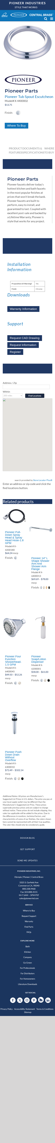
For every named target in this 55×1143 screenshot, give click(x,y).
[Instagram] (27, 1000)
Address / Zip (10, 382)
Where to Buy (29, 910)
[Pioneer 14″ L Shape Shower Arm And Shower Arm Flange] (40, 529)
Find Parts (28, 927)
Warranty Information (23, 309)
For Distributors (28, 973)
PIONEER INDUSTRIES (27, 3)
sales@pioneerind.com (29, 898)
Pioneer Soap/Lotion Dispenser (38, 659)
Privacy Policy (6, 1009)
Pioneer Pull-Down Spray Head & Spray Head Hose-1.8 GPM (14, 538)
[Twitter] (20, 1000)
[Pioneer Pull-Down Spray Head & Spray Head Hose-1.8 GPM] (14, 516)
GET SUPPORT (27, 849)
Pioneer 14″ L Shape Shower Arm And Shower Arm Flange (40, 564)
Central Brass (37, 877)
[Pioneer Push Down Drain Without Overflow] (14, 723)
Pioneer (26, 877)
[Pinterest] (34, 1000)
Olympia (18, 877)
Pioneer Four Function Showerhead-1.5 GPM (13, 660)
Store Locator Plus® (42, 480)
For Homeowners (27, 979)
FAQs (29, 932)
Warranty (29, 921)
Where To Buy (16, 125)
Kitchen (27, 952)
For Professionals (27, 968)
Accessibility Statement (24, 1009)
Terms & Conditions (44, 1009)
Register (15, 351)
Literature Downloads (27, 984)
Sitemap (27, 1012)
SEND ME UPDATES (27, 860)
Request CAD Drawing (25, 338)
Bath (28, 946)
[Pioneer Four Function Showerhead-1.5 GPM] (14, 627)
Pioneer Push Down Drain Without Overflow (13, 756)
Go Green (27, 962)
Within (6, 391)
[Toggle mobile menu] (51, 18)
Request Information (23, 345)
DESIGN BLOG (27, 838)
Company (27, 957)
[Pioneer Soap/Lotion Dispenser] (40, 627)
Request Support (29, 916)
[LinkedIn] (48, 1000)
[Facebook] (13, 1000)
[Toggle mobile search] (45, 18)
